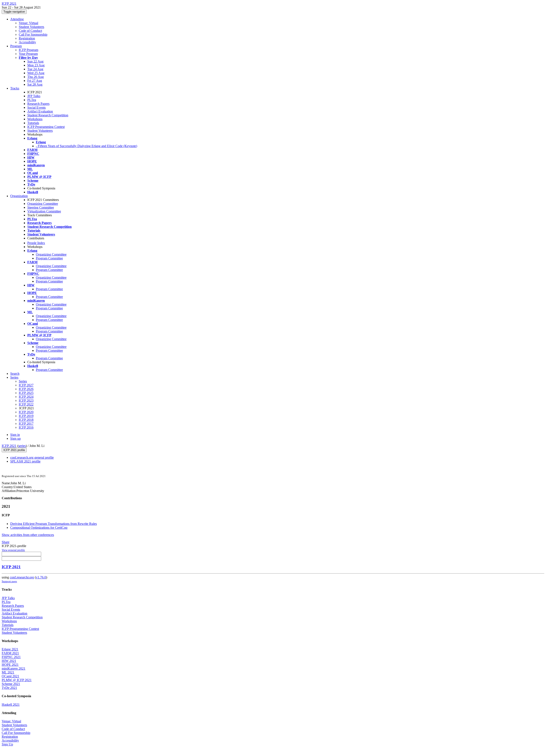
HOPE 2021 (10, 664)
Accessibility (27, 42)
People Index (36, 243)
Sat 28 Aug (34, 84)
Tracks (14, 88)
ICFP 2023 (26, 400)
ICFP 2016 (26, 427)
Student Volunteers (31, 27)
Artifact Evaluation (40, 111)
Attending (17, 19)
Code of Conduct (30, 30)
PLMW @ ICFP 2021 (17, 680)
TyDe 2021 (9, 687)
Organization (19, 196)
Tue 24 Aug (35, 69)
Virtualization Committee (44, 211)
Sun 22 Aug (35, 61)
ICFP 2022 (26, 404)
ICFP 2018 (26, 420)
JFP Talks (33, 96)
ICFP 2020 (26, 412)
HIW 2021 (9, 661)
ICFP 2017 (26, 423)
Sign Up (7, 744)
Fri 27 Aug (34, 80)
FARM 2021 (10, 653)
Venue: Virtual (28, 23)
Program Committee (49, 258)
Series (23, 381)
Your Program (28, 54)
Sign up (15, 438)
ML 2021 (8, 672)
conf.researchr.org (22, 577)
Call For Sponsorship (33, 34)
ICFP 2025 (26, 393)
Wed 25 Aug (35, 73)
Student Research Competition (47, 115)
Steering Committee (40, 207)
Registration (27, 38)
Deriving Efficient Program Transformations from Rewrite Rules (53, 524)
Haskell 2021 (11, 704)
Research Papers (38, 103)
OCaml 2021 (10, 676)
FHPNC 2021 (11, 657)
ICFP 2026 (26, 389)
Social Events (36, 107)
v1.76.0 (41, 577)
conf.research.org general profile (32, 457)
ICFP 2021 (9, 446)
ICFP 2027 (26, 385)
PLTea (31, 100)
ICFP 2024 (26, 396)
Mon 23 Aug (36, 65)
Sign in (15, 434)
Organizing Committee (42, 203)
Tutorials (33, 123)
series (22, 446)
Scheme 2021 (11, 684)
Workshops (34, 119)
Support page (9, 581)
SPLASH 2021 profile (25, 461)
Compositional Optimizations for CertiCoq (38, 527)
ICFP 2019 (26, 416)
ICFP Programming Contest (46, 127)
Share (5, 542)
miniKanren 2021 (13, 668)
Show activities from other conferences (28, 535)
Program (16, 46)
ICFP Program (28, 50)
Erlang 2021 (10, 649)
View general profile (13, 550)
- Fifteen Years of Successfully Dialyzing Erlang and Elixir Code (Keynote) (86, 146)
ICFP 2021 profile (14, 450)
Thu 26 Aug (35, 77)
